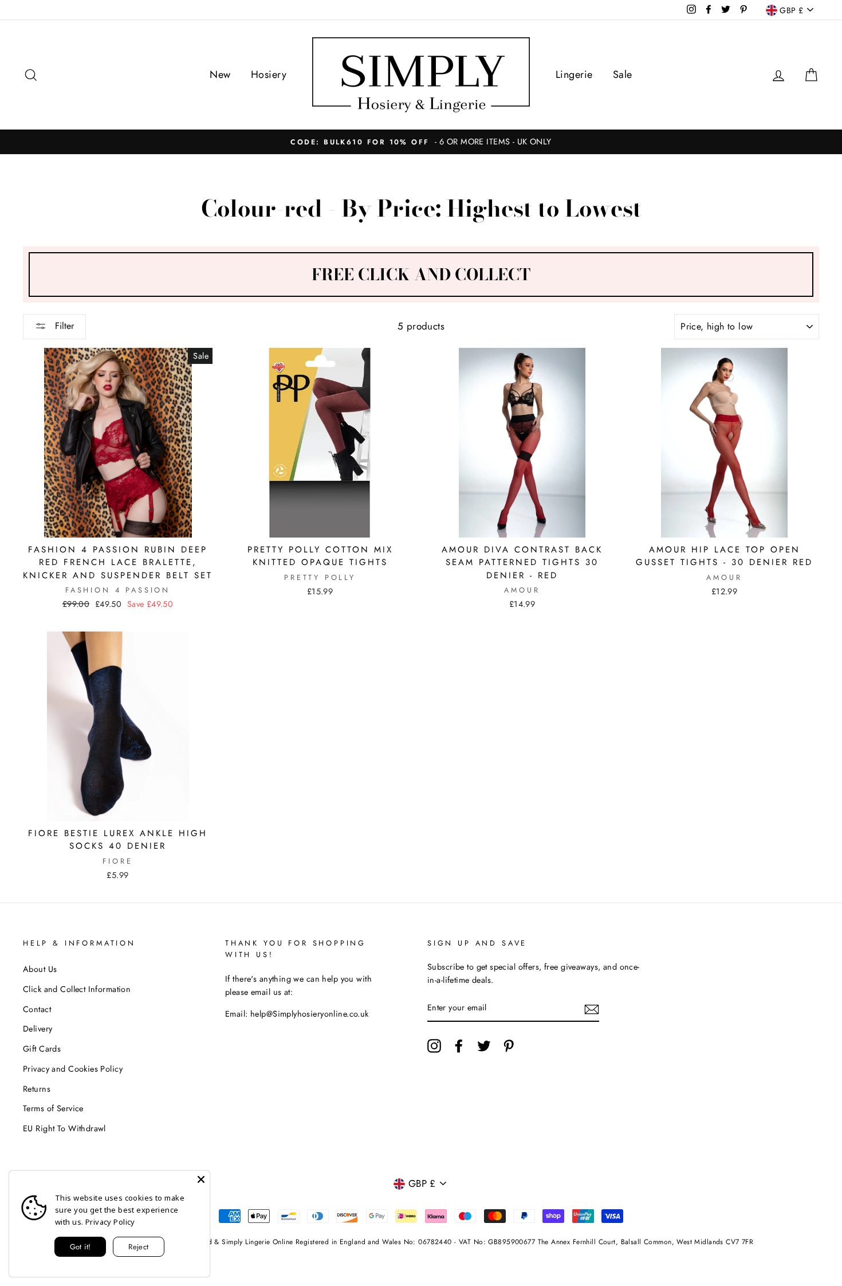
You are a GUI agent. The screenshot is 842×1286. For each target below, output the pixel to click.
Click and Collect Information (77, 989)
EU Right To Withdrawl (64, 1128)
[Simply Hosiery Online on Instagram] (434, 1046)
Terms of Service (53, 1108)
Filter (63, 325)
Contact (37, 1009)
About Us (40, 969)
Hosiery (268, 74)
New (220, 74)
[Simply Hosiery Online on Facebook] (459, 1046)
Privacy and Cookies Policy (73, 1069)
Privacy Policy (110, 1222)
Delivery (37, 1028)
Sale (622, 74)
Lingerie (574, 74)
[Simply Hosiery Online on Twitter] (484, 1046)
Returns (36, 1089)
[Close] (201, 1179)
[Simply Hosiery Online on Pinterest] (509, 1046)
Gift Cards (42, 1048)
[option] (421, 141)
